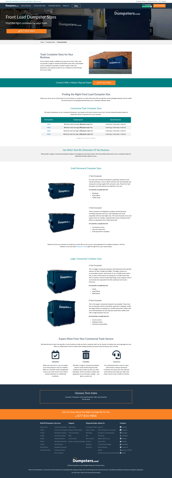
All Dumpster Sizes (45, 450)
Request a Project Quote (75, 430)
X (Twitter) (125, 435)
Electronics (89, 447)
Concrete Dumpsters (60, 435)
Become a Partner (127, 450)
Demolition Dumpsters (60, 433)
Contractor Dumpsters (60, 427)
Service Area (86, 399)
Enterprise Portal (152, 1)
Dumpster (75, 397)
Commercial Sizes (62, 42)
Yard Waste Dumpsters (60, 441)
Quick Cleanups (26, 7)
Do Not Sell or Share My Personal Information (86, 472)
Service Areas (43, 427)
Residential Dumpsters (60, 447)
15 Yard (42, 435)
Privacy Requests (102, 447)
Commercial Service (59, 450)
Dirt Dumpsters (58, 444)
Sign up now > (38, 1)
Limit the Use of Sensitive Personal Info (108, 453)
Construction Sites (40, 7)
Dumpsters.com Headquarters (106, 433)
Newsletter (125, 444)
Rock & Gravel (90, 438)
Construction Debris (91, 427)
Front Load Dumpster (86, 397)
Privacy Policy (101, 441)
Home (42, 42)
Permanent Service (55, 7)
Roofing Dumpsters (59, 438)
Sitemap (100, 450)
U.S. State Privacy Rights (104, 444)
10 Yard (42, 430)
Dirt (87, 435)
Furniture (88, 441)
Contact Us (125, 447)
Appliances (89, 444)
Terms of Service (58, 453)
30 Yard (42, 441)
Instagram (124, 433)
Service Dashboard (74, 433)
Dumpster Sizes (50, 42)
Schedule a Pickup (141, 1)
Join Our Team (72, 438)
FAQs (70, 435)
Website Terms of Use (104, 438)
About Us (67, 7)
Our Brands (101, 435)
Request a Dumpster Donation (77, 441)
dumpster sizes (81, 246)
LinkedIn (124, 427)
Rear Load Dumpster (100, 397)
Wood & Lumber (90, 430)
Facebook (124, 430)
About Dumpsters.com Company (107, 430)
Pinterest (124, 438)
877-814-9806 (160, 5)
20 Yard (42, 438)
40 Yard (42, 444)
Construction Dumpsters (61, 430)
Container (68, 397)
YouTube (124, 441)
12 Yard (42, 433)
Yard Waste (89, 433)
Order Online (72, 427)
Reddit (124, 453)
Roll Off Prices (44, 447)
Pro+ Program (162, 1)
